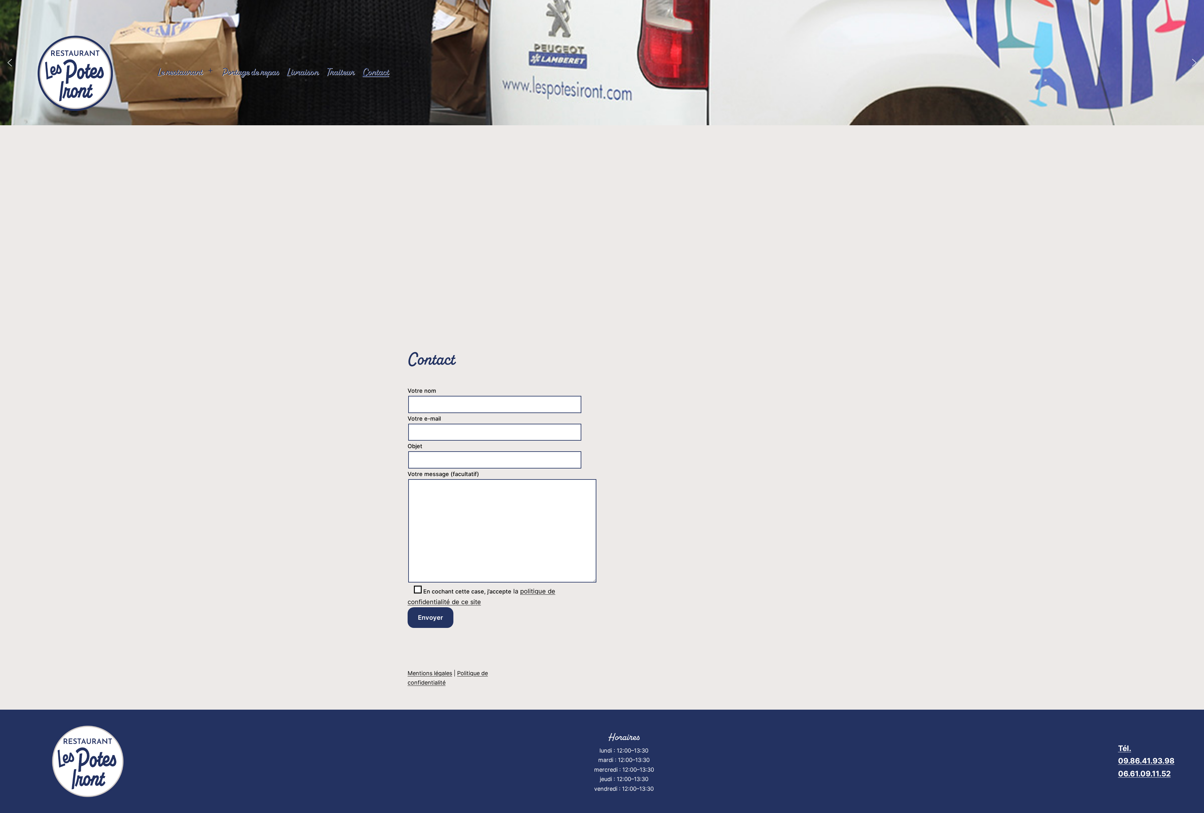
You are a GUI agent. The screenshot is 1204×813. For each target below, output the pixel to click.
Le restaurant (180, 72)
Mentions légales (430, 673)
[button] (1194, 63)
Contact (375, 72)
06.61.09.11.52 (1144, 773)
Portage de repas (250, 72)
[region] (602, 62)
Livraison (302, 72)
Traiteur (340, 72)
